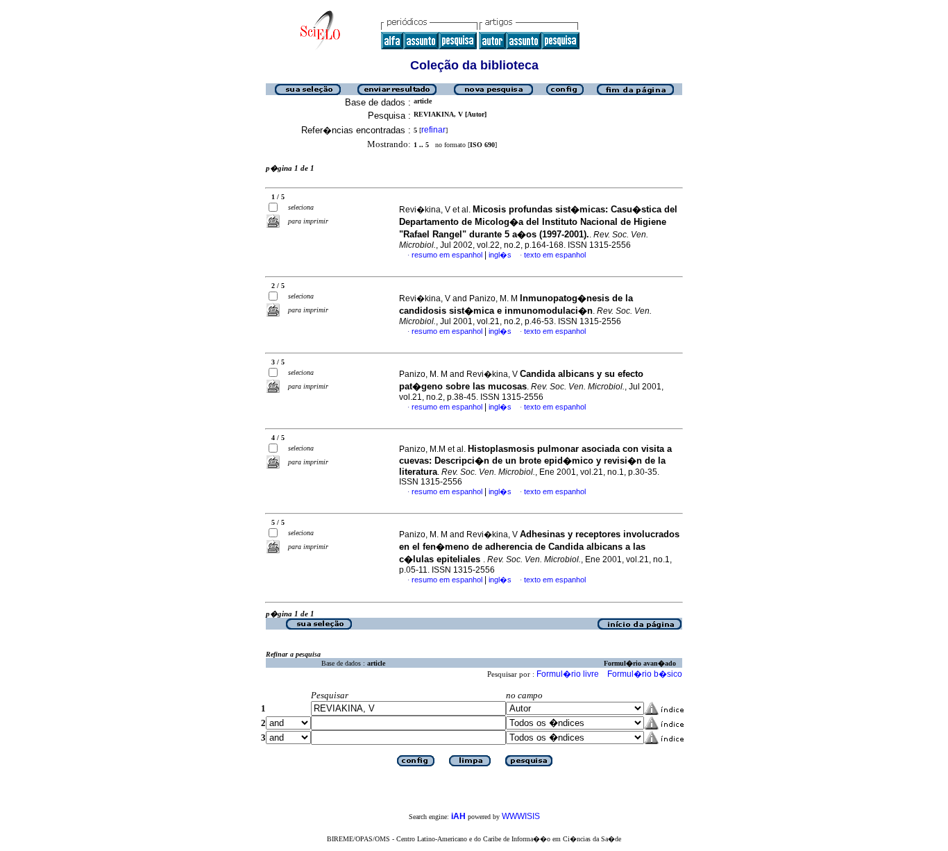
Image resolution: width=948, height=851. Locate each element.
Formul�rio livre (567, 674)
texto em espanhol (555, 255)
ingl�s (500, 255)
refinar (433, 130)
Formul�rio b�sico (644, 674)
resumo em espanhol (447, 255)
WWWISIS (521, 816)
